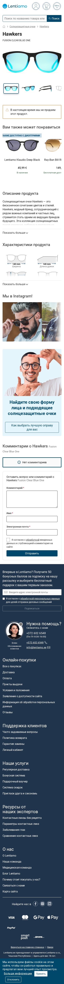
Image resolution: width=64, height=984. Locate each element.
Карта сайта (10, 891)
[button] (11, 88)
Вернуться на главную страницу (27, 947)
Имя (9, 513)
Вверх (50, 947)
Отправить (32, 553)
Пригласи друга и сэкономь (20, 793)
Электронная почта (18, 526)
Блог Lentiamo (11, 873)
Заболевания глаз (14, 830)
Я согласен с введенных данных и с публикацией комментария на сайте (29, 543)
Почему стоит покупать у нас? (21, 879)
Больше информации (18, 973)
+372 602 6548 (35, 642)
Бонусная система (14, 775)
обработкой (32, 539)
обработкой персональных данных (40, 598)
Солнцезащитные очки (22, 26)
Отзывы (8, 712)
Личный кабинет (13, 750)
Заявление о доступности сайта (22, 696)
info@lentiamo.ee (36, 647)
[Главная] (4, 26)
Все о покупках (12, 666)
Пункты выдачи (12, 684)
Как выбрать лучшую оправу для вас (32, 427)
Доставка (9, 672)
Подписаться (32, 608)
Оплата (7, 678)
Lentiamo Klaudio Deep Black (22, 159)
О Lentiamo (9, 855)
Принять (41, 973)
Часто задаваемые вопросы (20, 732)
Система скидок (13, 787)
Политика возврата (15, 738)
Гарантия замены (13, 744)
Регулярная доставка (16, 769)
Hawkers (44, 26)
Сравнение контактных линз (20, 836)
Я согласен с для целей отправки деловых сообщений (33, 600)
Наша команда (12, 861)
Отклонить (13, 979)
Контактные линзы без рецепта (22, 818)
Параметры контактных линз (21, 824)
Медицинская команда (17, 867)
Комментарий (15, 487)
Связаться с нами (14, 885)
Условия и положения (16, 690)
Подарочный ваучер (15, 781)
